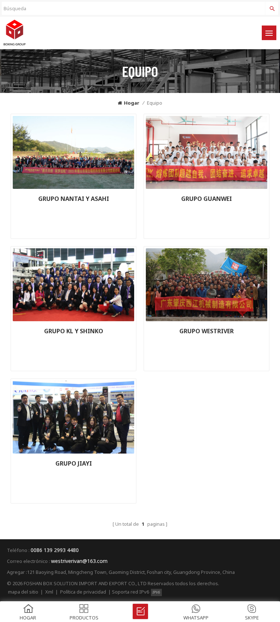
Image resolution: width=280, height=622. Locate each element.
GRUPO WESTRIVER (206, 331)
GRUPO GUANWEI (206, 199)
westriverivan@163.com (79, 560)
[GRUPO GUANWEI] (206, 152)
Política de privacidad (83, 591)
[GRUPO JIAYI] (73, 417)
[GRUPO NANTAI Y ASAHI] (73, 152)
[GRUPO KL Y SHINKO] (73, 284)
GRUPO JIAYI (73, 463)
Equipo (154, 103)
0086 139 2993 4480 (55, 550)
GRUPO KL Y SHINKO (73, 331)
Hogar (131, 103)
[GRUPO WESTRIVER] (206, 284)
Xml (49, 591)
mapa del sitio (23, 591)
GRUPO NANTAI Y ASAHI (73, 199)
